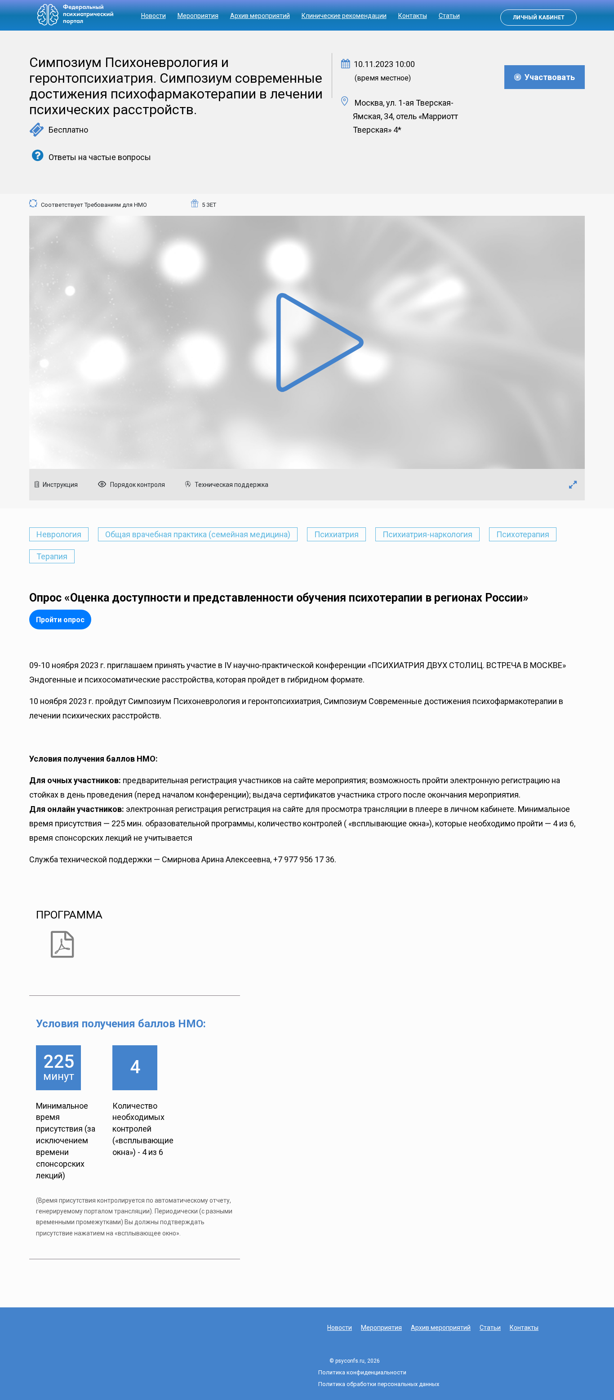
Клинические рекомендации (344, 15)
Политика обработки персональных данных (378, 1384)
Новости (153, 15)
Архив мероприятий (260, 15)
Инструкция (59, 484)
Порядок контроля (137, 484)
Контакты (412, 15)
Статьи (449, 15)
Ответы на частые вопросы (99, 157)
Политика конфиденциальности (362, 1372)
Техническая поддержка (230, 484)
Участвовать (548, 77)
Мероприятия (198, 15)
